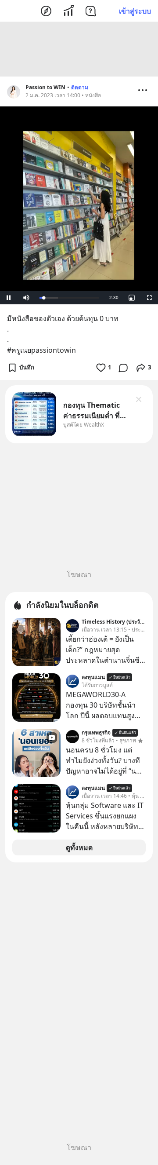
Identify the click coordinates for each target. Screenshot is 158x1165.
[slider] (69, 298)
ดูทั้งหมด (79, 847)
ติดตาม (79, 87)
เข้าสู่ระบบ (135, 11)
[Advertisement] (79, 49)
